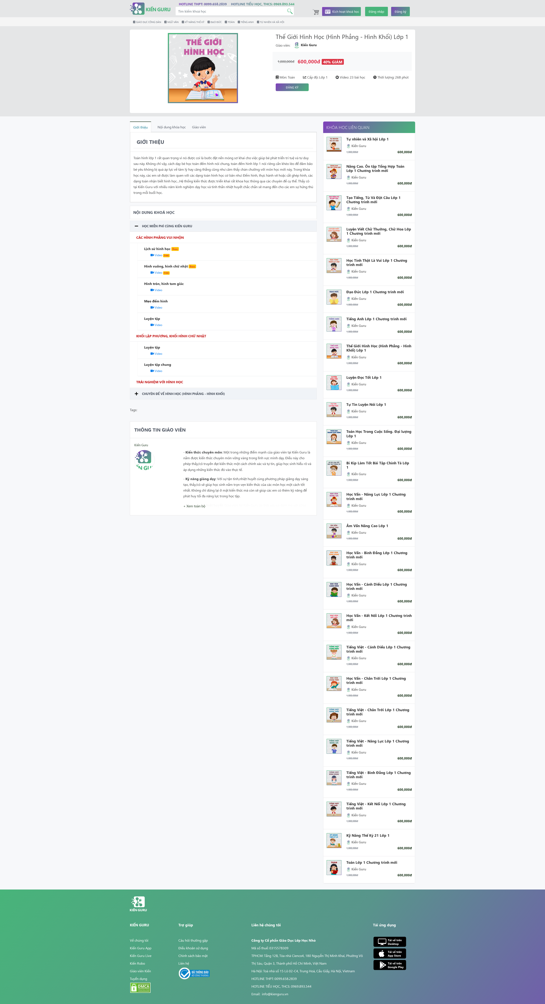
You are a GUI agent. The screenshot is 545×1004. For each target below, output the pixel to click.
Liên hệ (183, 963)
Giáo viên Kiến (140, 970)
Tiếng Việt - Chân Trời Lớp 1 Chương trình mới (377, 712)
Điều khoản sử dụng (193, 947)
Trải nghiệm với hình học (159, 381)
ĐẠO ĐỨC (216, 22)
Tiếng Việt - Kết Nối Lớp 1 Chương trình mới (376, 806)
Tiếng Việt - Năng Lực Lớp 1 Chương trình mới (377, 743)
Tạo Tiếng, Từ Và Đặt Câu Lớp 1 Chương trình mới (373, 199)
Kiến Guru (141, 445)
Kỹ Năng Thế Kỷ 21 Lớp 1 (368, 835)
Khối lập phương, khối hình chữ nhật (171, 335)
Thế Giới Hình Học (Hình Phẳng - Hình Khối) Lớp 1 (378, 348)
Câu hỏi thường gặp (193, 940)
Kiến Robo (137, 963)
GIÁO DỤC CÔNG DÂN (148, 22)
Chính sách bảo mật (193, 955)
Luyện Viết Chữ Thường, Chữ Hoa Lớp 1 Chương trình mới (378, 231)
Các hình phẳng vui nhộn (160, 237)
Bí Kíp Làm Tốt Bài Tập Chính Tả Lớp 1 (377, 465)
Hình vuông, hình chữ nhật (169, 266)
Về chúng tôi (139, 940)
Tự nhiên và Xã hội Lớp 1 (367, 139)
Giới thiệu (140, 127)
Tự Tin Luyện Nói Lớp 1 (366, 404)
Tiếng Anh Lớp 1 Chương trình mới (376, 318)
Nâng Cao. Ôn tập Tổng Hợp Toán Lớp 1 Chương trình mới (375, 168)
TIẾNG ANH (247, 22)
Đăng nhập (376, 11)
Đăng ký (400, 11)
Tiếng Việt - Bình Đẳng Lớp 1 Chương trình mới (378, 774)
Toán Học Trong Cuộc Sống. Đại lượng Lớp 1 (379, 433)
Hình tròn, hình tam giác (164, 283)
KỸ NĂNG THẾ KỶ (194, 22)
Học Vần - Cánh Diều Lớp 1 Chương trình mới (376, 586)
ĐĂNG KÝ (292, 87)
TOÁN (231, 22)
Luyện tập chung (157, 364)
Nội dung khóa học (172, 126)
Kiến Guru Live (140, 955)
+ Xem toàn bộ (194, 505)
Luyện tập (152, 318)
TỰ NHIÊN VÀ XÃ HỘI (271, 22)
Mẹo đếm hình (156, 301)
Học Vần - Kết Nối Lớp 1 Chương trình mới (379, 617)
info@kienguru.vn (275, 993)
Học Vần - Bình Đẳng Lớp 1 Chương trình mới (376, 554)
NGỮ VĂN (173, 22)
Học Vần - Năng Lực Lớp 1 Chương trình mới (376, 496)
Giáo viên (199, 126)
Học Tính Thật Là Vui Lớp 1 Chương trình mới (376, 262)
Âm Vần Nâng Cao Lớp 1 (367, 525)
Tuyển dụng (138, 978)
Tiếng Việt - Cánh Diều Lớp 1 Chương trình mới (378, 649)
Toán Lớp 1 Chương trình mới (371, 862)
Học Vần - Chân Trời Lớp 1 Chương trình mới (376, 680)
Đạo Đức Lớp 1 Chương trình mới (375, 291)
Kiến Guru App (140, 947)
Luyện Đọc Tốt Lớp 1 (364, 377)
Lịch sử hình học (161, 248)
